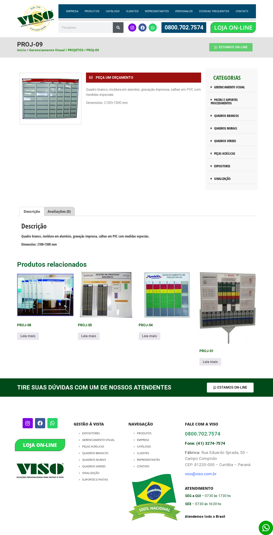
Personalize (184, 11)
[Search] (118, 27)
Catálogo (113, 11)
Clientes (132, 11)
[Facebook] (142, 27)
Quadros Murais (94, 460)
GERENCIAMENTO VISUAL (229, 87)
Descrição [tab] (32, 211)
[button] (143, 78)
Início (21, 50)
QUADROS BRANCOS (226, 116)
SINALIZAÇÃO (222, 178)
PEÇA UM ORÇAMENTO (114, 78)
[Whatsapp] (153, 27)
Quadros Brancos (95, 453)
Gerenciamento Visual (47, 50)
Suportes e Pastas (95, 479)
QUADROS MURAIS (225, 128)
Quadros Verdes (94, 466)
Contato (242, 11)
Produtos (92, 11)
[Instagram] (132, 27)
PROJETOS (75, 50)
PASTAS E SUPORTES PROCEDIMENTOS (224, 101)
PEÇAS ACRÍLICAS (224, 153)
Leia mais (27, 336)
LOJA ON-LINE (233, 27)
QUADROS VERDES (225, 141)
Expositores (91, 433)
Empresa (72, 11)
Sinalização (90, 473)
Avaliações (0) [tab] (59, 211)
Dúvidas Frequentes (214, 11)
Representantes (157, 11)
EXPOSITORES (222, 166)
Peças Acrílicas (93, 446)
